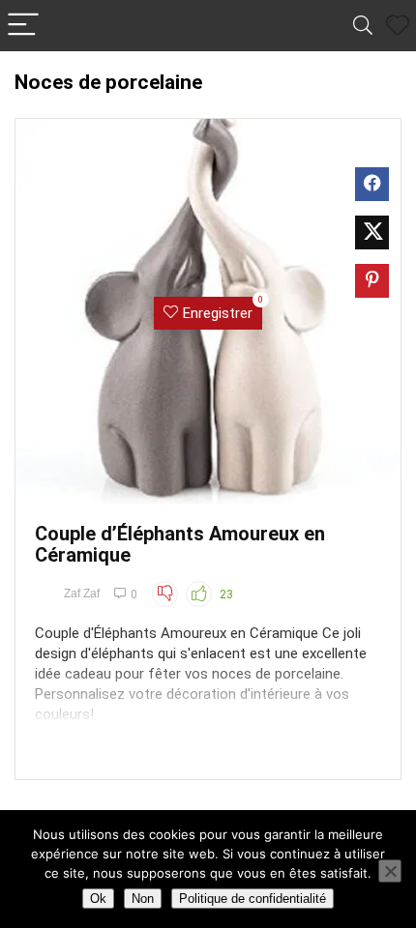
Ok (98, 898)
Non (143, 898)
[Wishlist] (397, 26)
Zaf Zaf (82, 593)
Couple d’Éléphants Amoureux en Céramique (180, 544)
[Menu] (23, 25)
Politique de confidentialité (252, 898)
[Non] (389, 871)
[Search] (363, 25)
